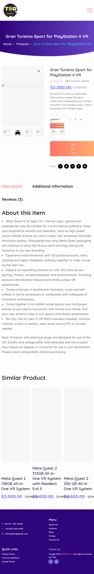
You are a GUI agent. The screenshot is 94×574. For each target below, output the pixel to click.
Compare (53, 131)
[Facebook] (60, 166)
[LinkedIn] (84, 166)
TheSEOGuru (67, 554)
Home (7, 44)
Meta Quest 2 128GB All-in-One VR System (15, 483)
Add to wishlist (62, 131)
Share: (53, 166)
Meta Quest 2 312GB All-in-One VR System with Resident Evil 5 (46, 478)
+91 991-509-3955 (14, 528)
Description (12, 186)
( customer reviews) (79, 80)
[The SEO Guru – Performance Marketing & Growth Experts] (10, 10)
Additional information (52, 186)
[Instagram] (72, 166)
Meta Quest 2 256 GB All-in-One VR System (78, 483)
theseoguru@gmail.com (16, 533)
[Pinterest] (78, 166)
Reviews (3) (12, 199)
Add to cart (58, 125)
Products (22, 44)
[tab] (16, 186)
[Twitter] (66, 166)
